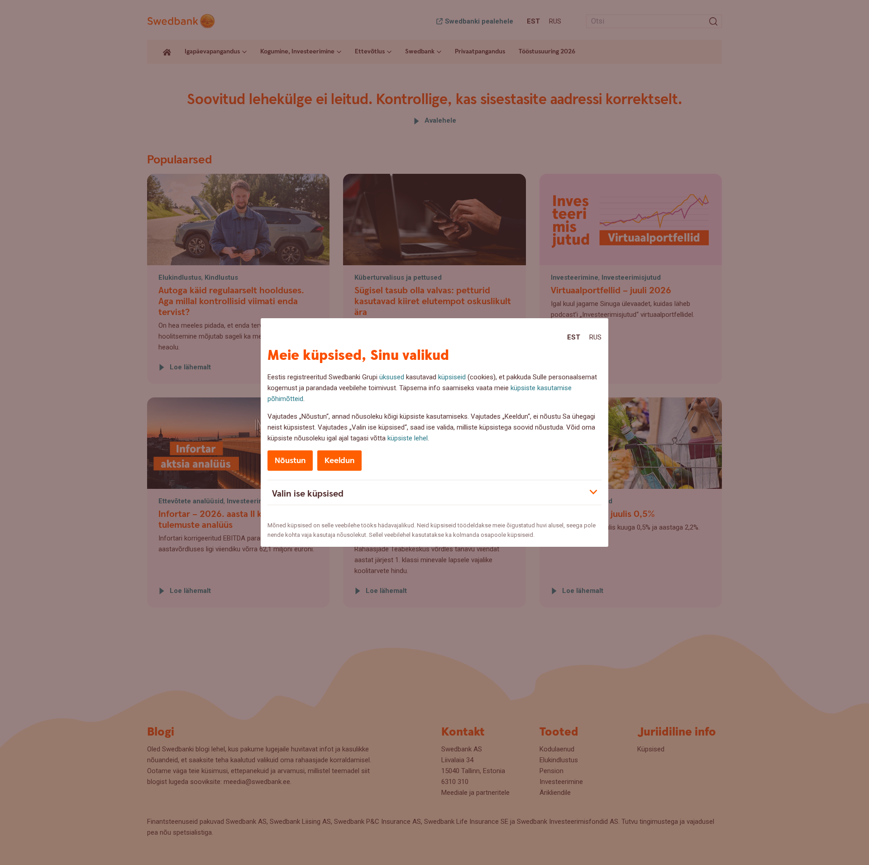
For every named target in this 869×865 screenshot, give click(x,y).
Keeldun (339, 460)
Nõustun (290, 460)
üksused (391, 377)
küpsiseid (452, 377)
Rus (595, 337)
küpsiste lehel (407, 438)
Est (573, 337)
